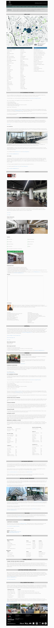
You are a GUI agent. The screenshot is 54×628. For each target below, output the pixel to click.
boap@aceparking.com (19, 110)
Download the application (11, 579)
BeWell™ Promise (14, 6)
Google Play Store (38, 98)
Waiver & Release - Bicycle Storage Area (13, 335)
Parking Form (23, 363)
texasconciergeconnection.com (14, 532)
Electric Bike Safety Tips (11, 337)
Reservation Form (18, 151)
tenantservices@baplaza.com (14, 153)
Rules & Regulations (26, 151)
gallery (35, 6)
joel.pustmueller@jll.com (29, 615)
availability (31, 6)
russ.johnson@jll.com (18, 615)
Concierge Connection (22, 523)
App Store (32, 98)
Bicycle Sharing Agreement (38, 501)
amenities (27, 6)
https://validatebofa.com (11, 372)
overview (19, 6)
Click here (19, 516)
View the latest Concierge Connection (13, 526)
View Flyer (8, 124)
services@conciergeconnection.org (15, 531)
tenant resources (44, 6)
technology (39, 6)
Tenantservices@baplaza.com (12, 601)
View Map (8, 214)
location (23, 6)
